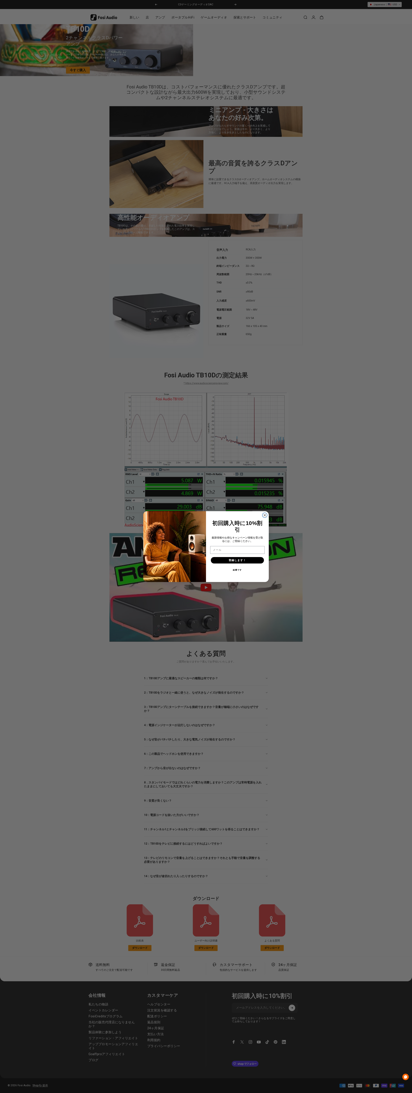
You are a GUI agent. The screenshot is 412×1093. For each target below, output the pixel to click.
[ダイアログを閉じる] (264, 515)
